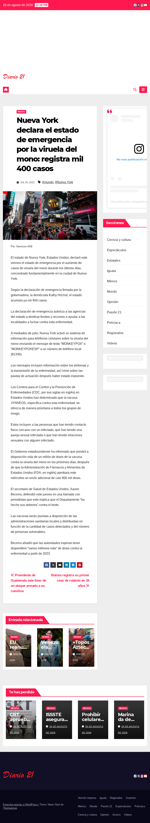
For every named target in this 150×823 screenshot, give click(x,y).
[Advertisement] (75, 44)
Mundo (21, 112)
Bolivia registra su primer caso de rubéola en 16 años (70, 580)
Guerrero (131, 797)
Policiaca (113, 322)
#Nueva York (64, 182)
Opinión (112, 302)
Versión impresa (87, 797)
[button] (135, 89)
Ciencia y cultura (119, 239)
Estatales (113, 260)
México (112, 281)
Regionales (115, 333)
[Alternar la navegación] (143, 89)
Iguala (111, 271)
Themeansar (10, 808)
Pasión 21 (114, 312)
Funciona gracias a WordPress (20, 804)
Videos (112, 343)
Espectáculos (116, 250)
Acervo (116, 814)
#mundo (48, 182)
